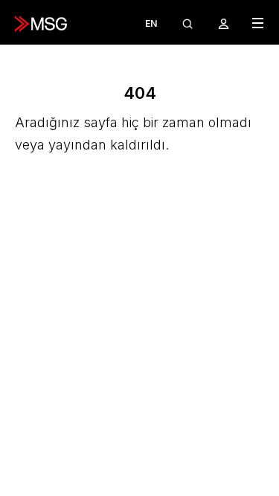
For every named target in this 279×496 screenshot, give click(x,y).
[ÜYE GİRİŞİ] (223, 23)
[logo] (41, 24)
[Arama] (187, 23)
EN (151, 23)
